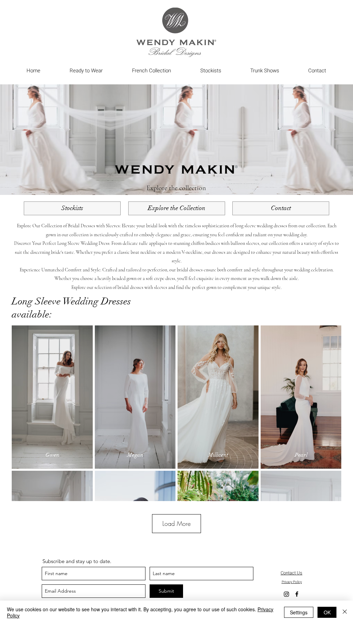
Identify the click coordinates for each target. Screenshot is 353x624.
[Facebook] (296, 594)
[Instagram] (286, 594)
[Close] (345, 612)
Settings (298, 612)
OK (327, 612)
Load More (176, 523)
